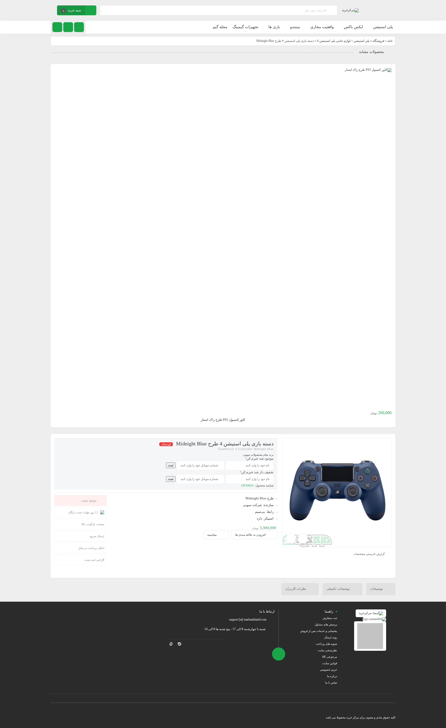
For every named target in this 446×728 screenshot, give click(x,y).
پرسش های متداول (326, 624)
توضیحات (377, 589)
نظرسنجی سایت (327, 650)
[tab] (380, 589)
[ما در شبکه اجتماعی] (57, 27)
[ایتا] (171, 643)
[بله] (180, 643)
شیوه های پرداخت (326, 643)
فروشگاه (378, 41)
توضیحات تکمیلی (338, 589)
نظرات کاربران (296, 589)
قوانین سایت (329, 663)
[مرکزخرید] (350, 10)
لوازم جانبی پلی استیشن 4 (334, 41)
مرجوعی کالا (329, 656)
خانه (390, 41)
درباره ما (332, 676)
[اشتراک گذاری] (302, 538)
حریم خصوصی (328, 669)
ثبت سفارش (330, 617)
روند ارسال (330, 637)
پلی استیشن (361, 41)
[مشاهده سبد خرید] (90, 11)
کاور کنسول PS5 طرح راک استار (223, 420)
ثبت (170, 465)
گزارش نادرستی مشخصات (369, 553)
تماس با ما (331, 682)
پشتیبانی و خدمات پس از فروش (318, 630)
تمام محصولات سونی (255, 454)
